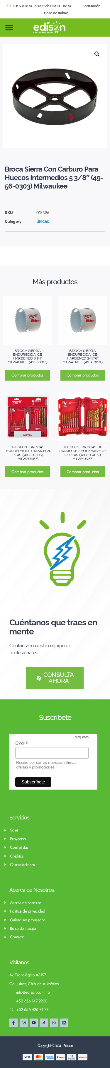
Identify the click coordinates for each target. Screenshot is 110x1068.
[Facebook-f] (13, 1023)
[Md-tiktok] (44, 1023)
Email (21, 743)
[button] (9, 27)
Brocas (42, 221)
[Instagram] (24, 1023)
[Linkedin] (64, 1023)
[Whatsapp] (54, 1023)
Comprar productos (27, 375)
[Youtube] (34, 1023)
